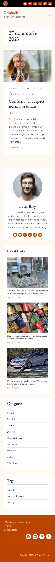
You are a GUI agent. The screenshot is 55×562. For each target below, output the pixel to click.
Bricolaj (11, 419)
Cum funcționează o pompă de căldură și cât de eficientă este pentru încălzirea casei (27, 292)
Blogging (13, 113)
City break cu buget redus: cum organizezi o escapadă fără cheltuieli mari (27, 337)
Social (10, 456)
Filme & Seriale (15, 438)
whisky (10, 502)
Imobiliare (12, 444)
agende (11, 490)
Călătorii (11, 425)
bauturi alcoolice (15, 496)
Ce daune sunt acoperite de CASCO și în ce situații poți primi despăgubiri (27, 382)
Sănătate (11, 450)
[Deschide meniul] (49, 14)
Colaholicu (12, 13)
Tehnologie (12, 463)
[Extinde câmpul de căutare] (5, 3)
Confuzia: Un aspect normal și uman (26, 104)
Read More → (15, 147)
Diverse (11, 431)
